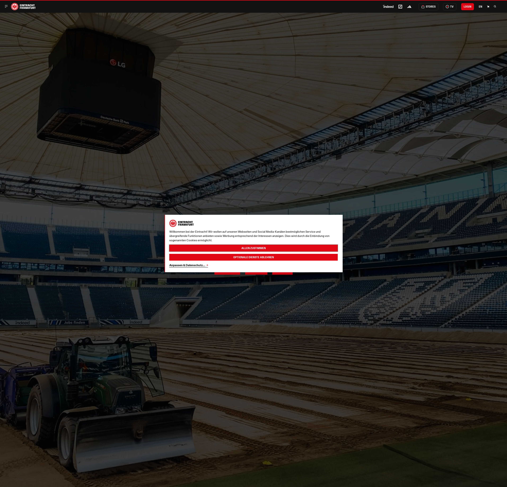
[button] (495, 6)
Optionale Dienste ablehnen (253, 257)
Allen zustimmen (253, 248)
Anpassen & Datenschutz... (187, 265)
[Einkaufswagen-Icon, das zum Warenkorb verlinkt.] (488, 7)
